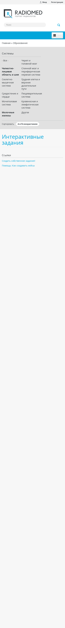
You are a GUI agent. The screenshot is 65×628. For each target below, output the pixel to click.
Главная (6, 43)
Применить (58, 25)
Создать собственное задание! (18, 160)
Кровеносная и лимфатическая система (29, 104)
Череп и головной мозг (29, 62)
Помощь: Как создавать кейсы (18, 165)
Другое (25, 112)
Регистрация (57, 2)
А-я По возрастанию (28, 124)
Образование (20, 43)
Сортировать (8, 124)
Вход (44, 2)
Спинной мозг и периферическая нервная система (30, 71)
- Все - (5, 60)
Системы (8, 53)
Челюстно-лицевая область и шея (10, 71)
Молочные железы (8, 114)
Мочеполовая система (9, 103)
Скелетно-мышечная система (8, 82)
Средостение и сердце (10, 95)
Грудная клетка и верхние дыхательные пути (30, 84)
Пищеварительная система (31, 95)
